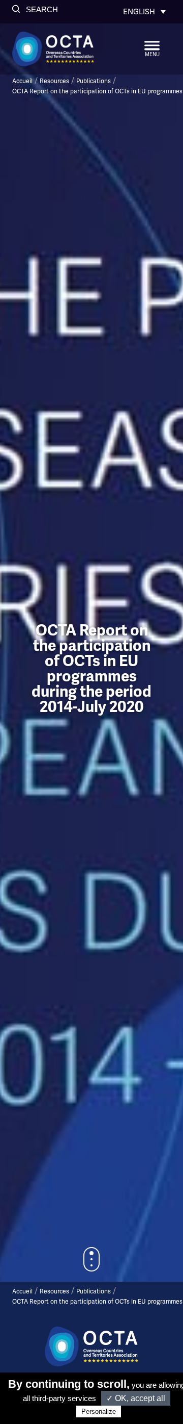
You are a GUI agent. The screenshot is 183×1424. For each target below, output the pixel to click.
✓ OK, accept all (135, 1398)
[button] (35, 9)
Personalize (98, 1411)
